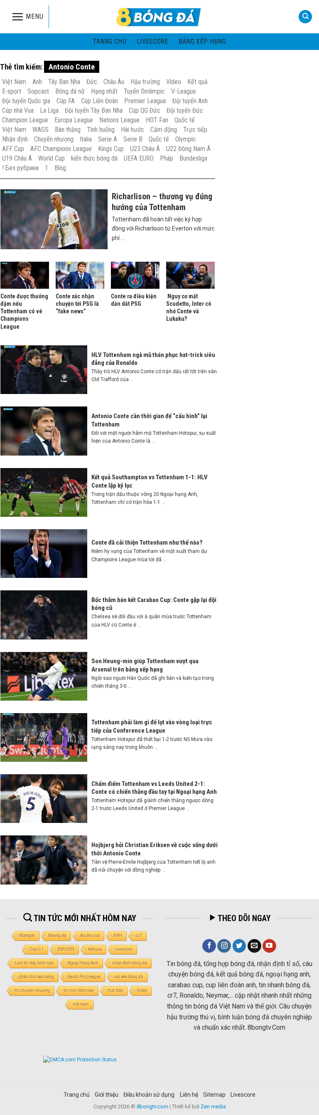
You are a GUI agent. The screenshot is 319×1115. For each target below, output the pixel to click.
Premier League (145, 101)
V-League (183, 91)
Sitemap (214, 1094)
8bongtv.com (152, 1106)
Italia (86, 139)
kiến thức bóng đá (94, 158)
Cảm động (163, 129)
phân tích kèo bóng (36, 976)
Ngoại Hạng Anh (82, 963)
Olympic (185, 139)
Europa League (73, 120)
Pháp (166, 158)
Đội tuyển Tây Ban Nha (94, 110)
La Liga (49, 110)
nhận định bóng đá (129, 963)
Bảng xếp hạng (202, 41)
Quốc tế (184, 120)
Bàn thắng (68, 129)
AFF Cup (13, 148)
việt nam (81, 1004)
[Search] (305, 17)
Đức (91, 81)
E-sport (11, 91)
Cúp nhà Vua (18, 110)
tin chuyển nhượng (32, 990)
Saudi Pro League (84, 976)
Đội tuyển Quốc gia (26, 101)
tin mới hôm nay (79, 990)
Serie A (107, 139)
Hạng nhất (104, 91)
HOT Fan (157, 120)
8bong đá (57, 935)
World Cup (51, 158)
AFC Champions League (61, 148)
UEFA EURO (139, 158)
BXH (117, 935)
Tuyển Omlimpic (144, 91)
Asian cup (90, 935)
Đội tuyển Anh (190, 101)
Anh (37, 81)
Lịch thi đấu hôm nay (34, 963)
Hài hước (132, 129)
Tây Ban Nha (64, 81)
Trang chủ (109, 41)
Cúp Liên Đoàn (99, 101)
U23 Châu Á (145, 148)
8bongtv (27, 935)
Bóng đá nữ (70, 91)
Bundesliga (193, 158)
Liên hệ (189, 1094)
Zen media (213, 1106)
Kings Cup (111, 148)
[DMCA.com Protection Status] (80, 1059)
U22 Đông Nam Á (188, 148)
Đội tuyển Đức (185, 110)
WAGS (40, 129)
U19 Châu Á (17, 158)
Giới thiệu (106, 1094)
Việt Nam (14, 81)
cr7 (139, 935)
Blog (60, 168)
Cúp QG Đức (144, 110)
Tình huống (101, 129)
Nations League (119, 120)
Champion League (25, 120)
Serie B (132, 139)
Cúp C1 (36, 949)
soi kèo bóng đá (128, 976)
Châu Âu (113, 81)
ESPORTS (65, 949)
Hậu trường (145, 81)
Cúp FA (65, 101)
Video (173, 81)
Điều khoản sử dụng (148, 1094)
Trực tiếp (195, 129)
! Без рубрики (20, 168)
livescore (152, 41)
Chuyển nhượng (54, 139)
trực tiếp (115, 990)
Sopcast (38, 91)
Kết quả (197, 81)
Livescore (243, 1094)
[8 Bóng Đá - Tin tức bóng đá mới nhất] (159, 16)
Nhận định (15, 139)
